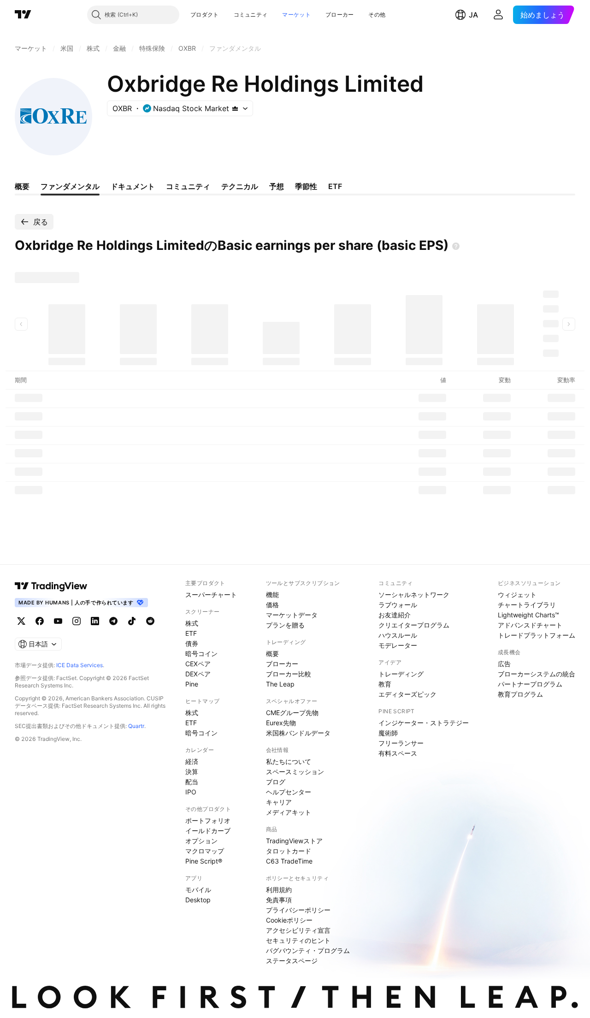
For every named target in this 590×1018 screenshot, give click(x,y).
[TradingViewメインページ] (51, 586)
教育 (384, 684)
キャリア (279, 802)
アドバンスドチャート (530, 625)
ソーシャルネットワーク (413, 594)
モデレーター (397, 645)
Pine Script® (203, 861)
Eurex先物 (281, 723)
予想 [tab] (276, 186)
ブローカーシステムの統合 (536, 674)
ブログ (275, 782)
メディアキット (288, 812)
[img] (235, 108)
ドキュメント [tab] (133, 186)
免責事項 (279, 900)
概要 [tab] (22, 186)
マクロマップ (204, 851)
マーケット (296, 14)
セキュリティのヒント (298, 940)
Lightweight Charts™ (528, 615)
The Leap (280, 684)
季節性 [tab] (306, 186)
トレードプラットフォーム (536, 635)
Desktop (198, 900)
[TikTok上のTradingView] (131, 621)
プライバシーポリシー (298, 910)
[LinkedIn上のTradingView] (94, 621)
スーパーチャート (211, 594)
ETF (191, 633)
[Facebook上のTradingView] (39, 621)
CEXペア (198, 664)
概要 (272, 653)
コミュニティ (251, 14)
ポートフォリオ (207, 820)
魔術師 (388, 733)
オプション (201, 841)
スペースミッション (295, 771)
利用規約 (279, 890)
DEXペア (198, 674)
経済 (191, 761)
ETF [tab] (335, 186)
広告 (504, 664)
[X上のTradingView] (21, 621)
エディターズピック (407, 694)
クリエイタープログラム (413, 625)
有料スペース (397, 753)
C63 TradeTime (289, 861)
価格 (272, 605)
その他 (376, 14)
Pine (191, 684)
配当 (191, 782)
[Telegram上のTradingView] (113, 621)
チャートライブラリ (527, 605)
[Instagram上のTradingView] (76, 621)
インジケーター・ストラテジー (423, 723)
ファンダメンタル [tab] (70, 186)
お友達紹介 (394, 615)
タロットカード (288, 851)
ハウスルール (397, 635)
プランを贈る (285, 625)
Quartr (136, 725)
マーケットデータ (292, 615)
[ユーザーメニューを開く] (498, 15)
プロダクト (204, 14)
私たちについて (288, 761)
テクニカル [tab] (239, 186)
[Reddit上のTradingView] (150, 621)
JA (473, 14)
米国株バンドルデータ (298, 733)
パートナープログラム (530, 684)
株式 (191, 623)
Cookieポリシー (289, 920)
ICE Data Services (79, 665)
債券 (191, 643)
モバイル (198, 890)
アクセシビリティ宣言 (298, 930)
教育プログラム (520, 694)
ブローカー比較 (288, 674)
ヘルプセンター (288, 792)
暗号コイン (201, 653)
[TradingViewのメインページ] (23, 14)
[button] (226, 15)
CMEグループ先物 (292, 712)
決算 (191, 771)
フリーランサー (401, 743)
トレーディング (401, 674)
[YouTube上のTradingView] (58, 621)
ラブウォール (397, 605)
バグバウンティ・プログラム (308, 950)
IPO (190, 792)
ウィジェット (517, 594)
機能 (272, 594)
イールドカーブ (207, 831)
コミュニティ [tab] (188, 186)
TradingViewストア (294, 841)
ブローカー (339, 14)
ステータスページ (292, 961)
